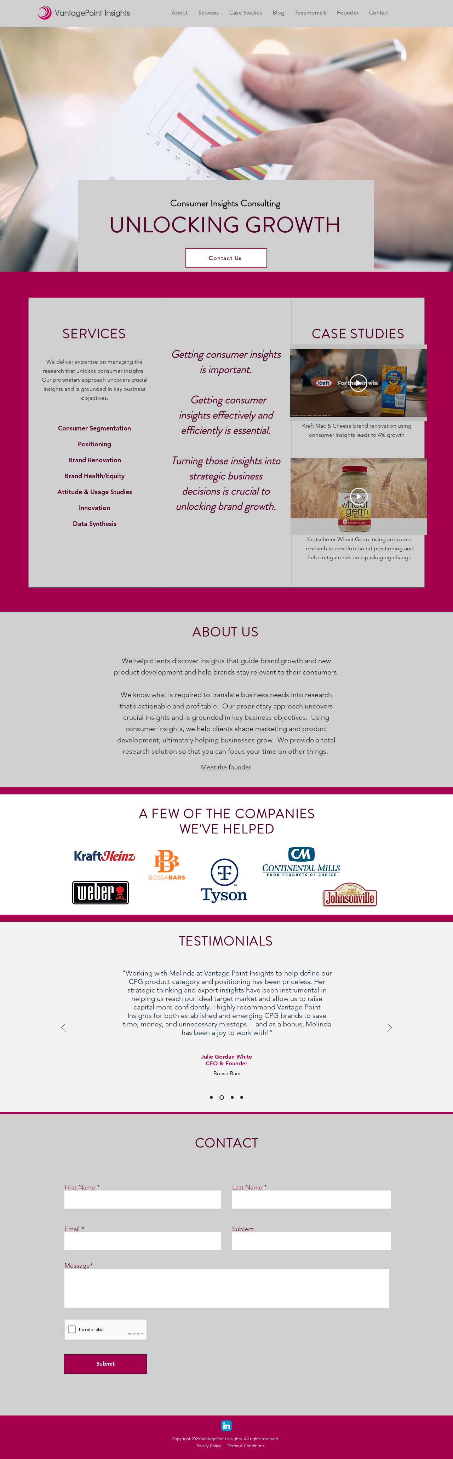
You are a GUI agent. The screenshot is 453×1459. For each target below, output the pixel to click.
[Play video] (358, 383)
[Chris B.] (241, 1097)
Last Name (247, 1187)
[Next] (390, 1028)
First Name (79, 1187)
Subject (242, 1229)
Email (72, 1229)
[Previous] (63, 1028)
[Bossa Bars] (221, 1097)
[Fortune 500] (232, 1097)
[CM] (211, 1097)
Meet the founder (226, 767)
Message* (78, 1265)
